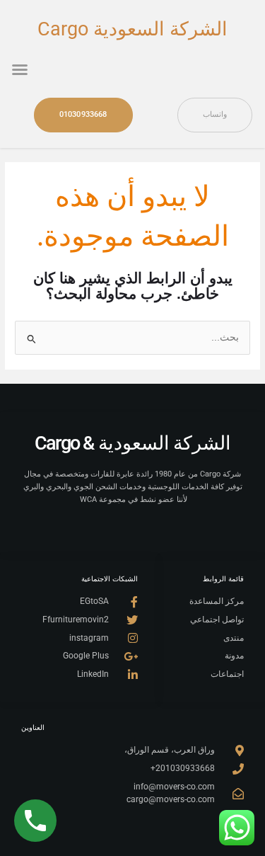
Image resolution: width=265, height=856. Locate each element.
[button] (20, 69)
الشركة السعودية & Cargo (133, 443)
